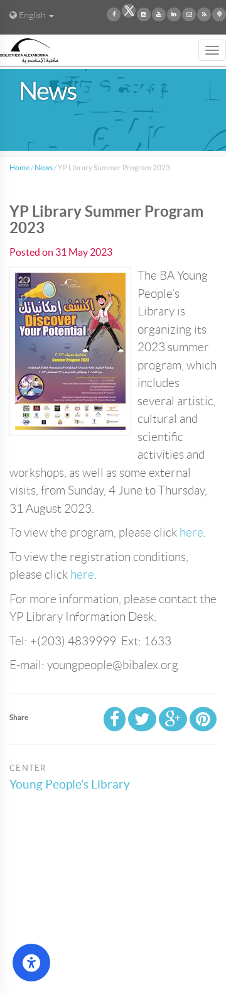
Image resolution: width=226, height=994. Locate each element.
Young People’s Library (69, 784)
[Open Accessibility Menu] (31, 962)
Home (19, 167)
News (44, 167)
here (191, 532)
